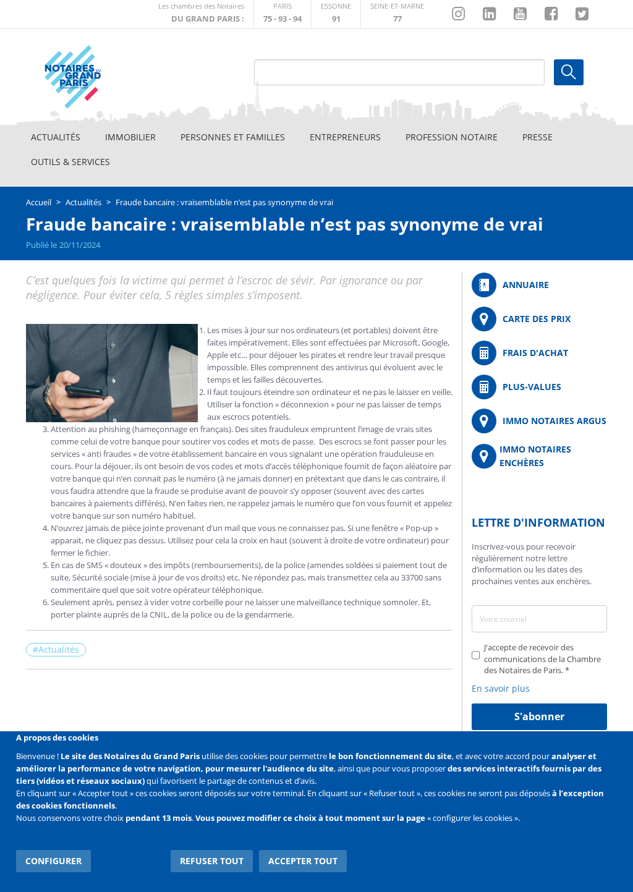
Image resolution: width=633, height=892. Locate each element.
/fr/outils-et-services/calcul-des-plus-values (539, 387)
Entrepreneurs (345, 137)
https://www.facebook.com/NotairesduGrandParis (551, 14)
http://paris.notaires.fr (282, 14)
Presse (537, 137)
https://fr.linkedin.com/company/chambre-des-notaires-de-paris (489, 14)
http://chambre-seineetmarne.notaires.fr (397, 14)
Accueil (38, 202)
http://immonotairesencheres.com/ (539, 456)
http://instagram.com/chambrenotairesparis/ (458, 14)
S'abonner (539, 716)
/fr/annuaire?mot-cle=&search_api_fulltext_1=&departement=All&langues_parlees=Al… (539, 285)
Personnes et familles (233, 137)
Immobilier (130, 137)
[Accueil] (101, 77)
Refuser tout (212, 861)
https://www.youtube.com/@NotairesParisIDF (520, 14)
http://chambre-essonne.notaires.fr (336, 14)
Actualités (55, 137)
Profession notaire (452, 137)
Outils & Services (70, 162)
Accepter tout (303, 861)
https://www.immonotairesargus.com (539, 421)
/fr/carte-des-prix (539, 319)
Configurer (53, 861)
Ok (569, 72)
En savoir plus (501, 688)
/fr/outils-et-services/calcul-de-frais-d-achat (539, 353)
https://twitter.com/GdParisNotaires (582, 14)
